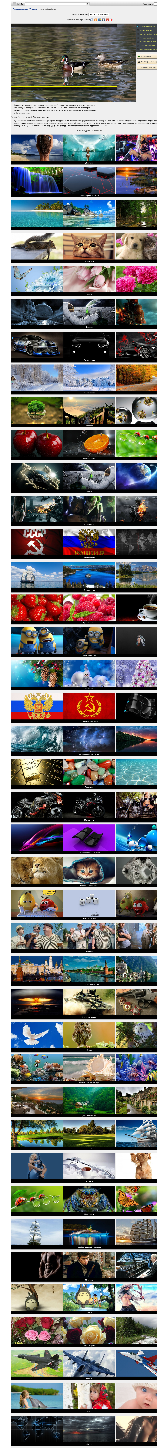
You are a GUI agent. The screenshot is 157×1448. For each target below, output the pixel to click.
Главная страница (20, 9)
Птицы (33, 9)
